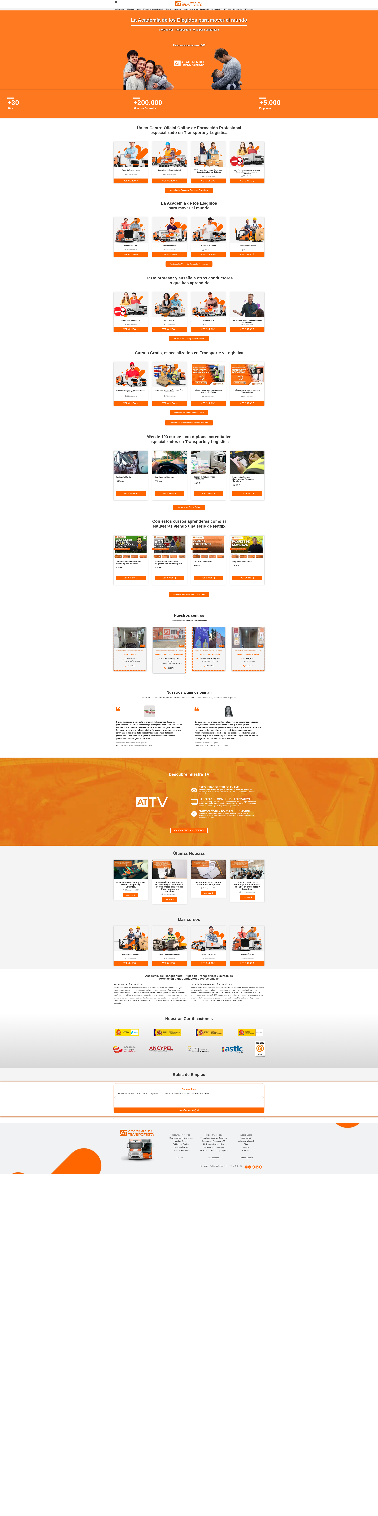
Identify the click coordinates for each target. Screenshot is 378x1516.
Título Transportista (119, 9)
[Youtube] (253, 1167)
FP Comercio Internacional (173, 9)
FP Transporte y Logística (134, 9)
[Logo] (189, 4)
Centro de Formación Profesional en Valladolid (169, 650)
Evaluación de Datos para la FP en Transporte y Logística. (130, 884)
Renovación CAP (216, 9)
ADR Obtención (249, 9)
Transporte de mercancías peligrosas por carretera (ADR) (168, 562)
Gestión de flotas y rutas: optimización (204, 478)
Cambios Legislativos (203, 561)
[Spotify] (260, 1167)
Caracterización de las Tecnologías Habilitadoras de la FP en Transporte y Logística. (247, 885)
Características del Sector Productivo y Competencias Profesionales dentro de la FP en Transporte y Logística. (169, 886)
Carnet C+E (208, 954)
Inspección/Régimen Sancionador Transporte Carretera (243, 479)
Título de (131, 170)
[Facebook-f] (246, 1167)
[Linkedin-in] (257, 1167)
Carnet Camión (237, 9)
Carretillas (247, 246)
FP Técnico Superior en (208, 171)
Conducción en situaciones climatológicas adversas (128, 562)
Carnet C (208, 246)
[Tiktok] (249, 1167)
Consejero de (169, 170)
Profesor (169, 320)
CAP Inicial (227, 9)
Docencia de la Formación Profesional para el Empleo (247, 321)
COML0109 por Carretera (130, 391)
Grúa (169, 954)
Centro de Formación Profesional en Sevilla (208, 650)
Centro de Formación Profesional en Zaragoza (248, 650)
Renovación (130, 245)
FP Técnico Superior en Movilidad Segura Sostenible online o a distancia (247, 171)
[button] (131, 181)
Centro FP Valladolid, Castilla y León (169, 654)
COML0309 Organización (169, 391)
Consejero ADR (204, 9)
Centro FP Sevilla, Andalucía (209, 654)
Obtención (169, 245)
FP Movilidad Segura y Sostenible (153, 9)
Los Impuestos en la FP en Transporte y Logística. (208, 883)
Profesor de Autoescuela (191, 9)
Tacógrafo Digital (123, 477)
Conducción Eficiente (164, 477)
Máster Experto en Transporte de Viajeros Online (247, 391)
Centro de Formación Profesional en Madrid (130, 650)
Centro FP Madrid (130, 654)
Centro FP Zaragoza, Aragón (248, 654)
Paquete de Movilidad (242, 561)
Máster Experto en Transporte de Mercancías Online (208, 391)
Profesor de (130, 320)
